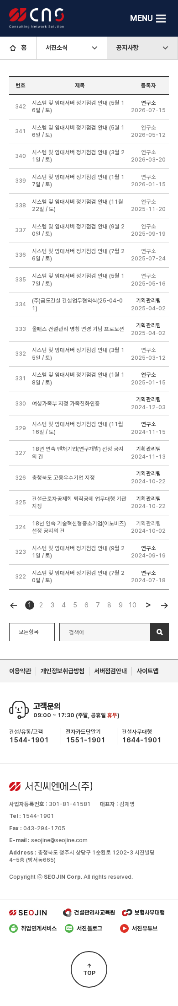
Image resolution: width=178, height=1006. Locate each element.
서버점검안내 (110, 671)
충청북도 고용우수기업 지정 (63, 477)
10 (132, 605)
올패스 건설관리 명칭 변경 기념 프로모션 (78, 328)
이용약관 (20, 671)
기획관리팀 (148, 300)
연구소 (148, 102)
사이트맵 (147, 671)
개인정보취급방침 (62, 671)
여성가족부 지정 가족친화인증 (66, 403)
